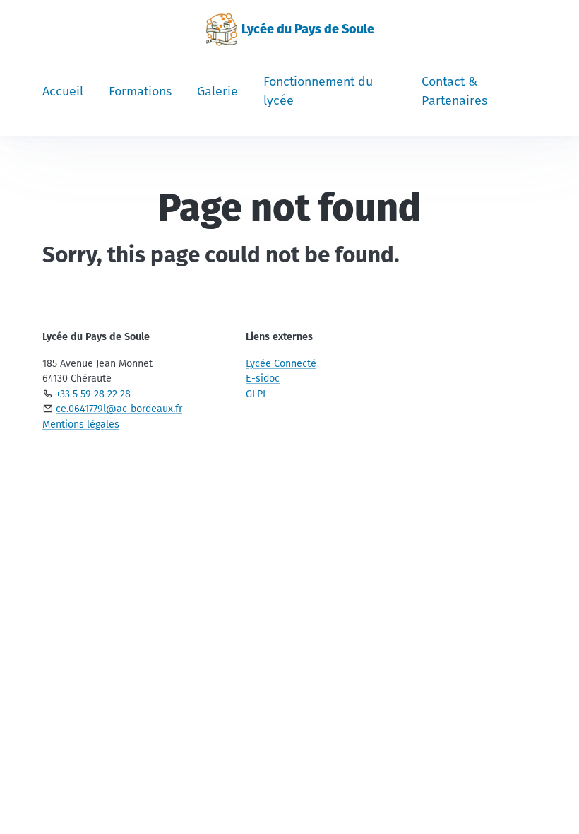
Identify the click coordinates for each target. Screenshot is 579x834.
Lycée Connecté (281, 364)
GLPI (255, 394)
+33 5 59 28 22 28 (93, 394)
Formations (140, 91)
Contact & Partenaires (454, 91)
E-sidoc (263, 378)
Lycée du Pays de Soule (307, 29)
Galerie (217, 91)
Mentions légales (80, 424)
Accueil (62, 91)
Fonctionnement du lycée (318, 91)
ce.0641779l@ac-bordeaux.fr (119, 409)
